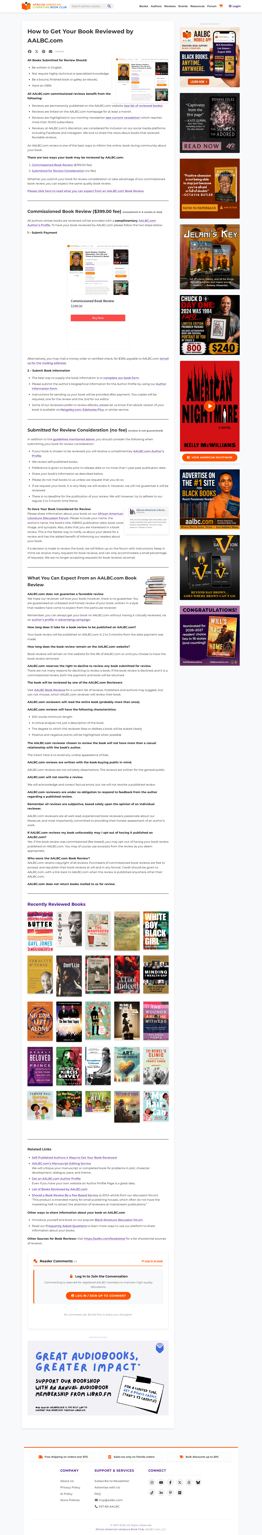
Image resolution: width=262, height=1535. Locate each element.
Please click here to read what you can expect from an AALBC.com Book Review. (85, 191)
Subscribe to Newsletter (111, 1481)
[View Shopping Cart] (221, 6)
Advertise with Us (107, 1487)
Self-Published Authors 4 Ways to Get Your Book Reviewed (74, 1157)
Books (143, 6)
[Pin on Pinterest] (43, 51)
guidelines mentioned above (74, 439)
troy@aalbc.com (110, 1500)
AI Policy (66, 1494)
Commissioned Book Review (52, 165)
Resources (197, 6)
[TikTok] (151, 1492)
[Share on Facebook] (29, 51)
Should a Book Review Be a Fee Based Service (65, 1195)
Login (237, 6)
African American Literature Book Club (120, 1529)
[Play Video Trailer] (209, 406)
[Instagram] (151, 1482)
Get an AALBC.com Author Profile (56, 1178)
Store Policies (70, 1500)
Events (183, 6)
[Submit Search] (108, 6)
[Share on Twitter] (36, 51)
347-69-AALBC (109, 1506)
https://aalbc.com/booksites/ (104, 1238)
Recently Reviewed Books (56, 904)
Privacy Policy (70, 1487)
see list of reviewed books (143, 105)
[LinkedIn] (161, 1492)
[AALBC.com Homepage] (44, 6)
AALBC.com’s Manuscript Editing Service (61, 1163)
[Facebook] (170, 1482)
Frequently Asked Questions (66, 1226)
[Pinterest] (170, 1492)
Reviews (170, 6)
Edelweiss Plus (93, 409)
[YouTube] (161, 1482)
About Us (67, 1481)
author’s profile (43, 619)
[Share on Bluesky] (198, 1482)
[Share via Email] (50, 51)
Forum (212, 6)
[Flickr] (179, 1492)
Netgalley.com (70, 409)
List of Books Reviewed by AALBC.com (60, 1189)
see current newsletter (123, 117)
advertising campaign (74, 619)
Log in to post (153, 1261)
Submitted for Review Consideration (58, 171)
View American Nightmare (212, 457)
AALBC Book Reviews (49, 690)
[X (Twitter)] (179, 1482)
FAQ (97, 1494)
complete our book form (121, 378)
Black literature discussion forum (119, 1220)
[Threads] (188, 1482)
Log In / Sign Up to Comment (100, 1295)
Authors (156, 6)
